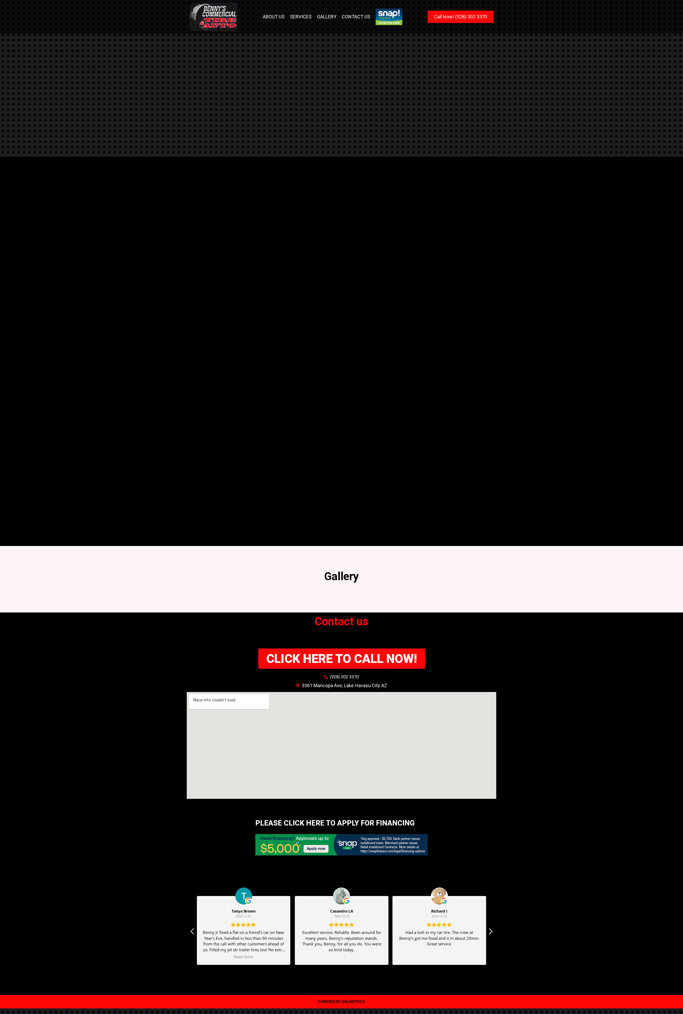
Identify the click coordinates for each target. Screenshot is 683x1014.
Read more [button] (243, 956)
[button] (490, 932)
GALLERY (326, 16)
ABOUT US (274, 16)
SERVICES (301, 16)
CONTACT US (356, 16)
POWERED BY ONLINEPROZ (341, 1002)
